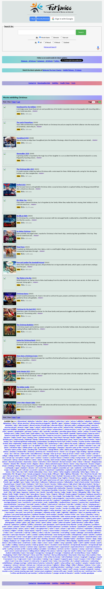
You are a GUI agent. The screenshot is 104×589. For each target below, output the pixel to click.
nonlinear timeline (38, 514)
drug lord (48, 466)
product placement (54, 527)
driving (17, 466)
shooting (44, 539)
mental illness (94, 502)
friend (46, 478)
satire (29, 535)
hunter (43, 488)
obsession (89, 514)
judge (63, 492)
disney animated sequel (54, 464)
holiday (12, 486)
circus (6, 454)
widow (23, 569)
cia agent (72, 452)
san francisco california (92, 533)
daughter (70, 460)
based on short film (39, 435)
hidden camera (63, 484)
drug (23, 466)
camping (12, 446)
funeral (71, 478)
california (82, 444)
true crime (19, 561)
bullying (40, 444)
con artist (82, 456)
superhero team (53, 547)
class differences (36, 454)
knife (11, 494)
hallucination (68, 482)
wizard (65, 569)
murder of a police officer (71, 508)
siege (94, 539)
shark (28, 539)
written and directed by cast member (24, 573)
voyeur (24, 567)
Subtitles (55, 83)
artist (4, 431)
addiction (80, 421)
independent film (89, 488)
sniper (40, 543)
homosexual (49, 486)
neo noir (82, 510)
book (81, 439)
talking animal (34, 551)
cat (76, 446)
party (73, 520)
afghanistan (7, 423)
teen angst (30, 553)
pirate (38, 522)
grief (78, 480)
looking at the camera (16, 496)
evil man (26, 470)
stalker (8, 545)
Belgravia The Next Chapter (52, 70)
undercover (85, 561)
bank (27, 433)
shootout (52, 539)
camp (6, 446)
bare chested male (52, 433)
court (32, 458)
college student (14, 456)
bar (43, 433)
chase (25, 450)
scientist (91, 535)
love (49, 496)
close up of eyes (68, 454)
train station (37, 559)
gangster (12, 480)
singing (6, 541)
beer (36, 437)
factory (8, 472)
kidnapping (82, 492)
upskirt (56, 563)
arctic (43, 429)
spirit (81, 543)
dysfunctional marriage (81, 466)
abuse (46, 421)
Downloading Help (44, 83)
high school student (85, 484)
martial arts (27, 502)
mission (5, 506)
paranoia (35, 520)
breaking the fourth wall (56, 441)
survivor (67, 549)
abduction (31, 421)
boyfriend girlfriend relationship (25, 441)
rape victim (71, 529)
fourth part (11, 478)
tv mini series (34, 561)
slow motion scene (14, 543)
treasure (82, 559)
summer (23, 547)
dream (4, 466)
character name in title (91, 448)
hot (18, 488)
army (79, 429)
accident (52, 421)
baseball (72, 433)
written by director (45, 573)
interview (62, 490)
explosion (69, 470)
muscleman (95, 508)
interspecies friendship (50, 490)
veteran (15, 565)
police (55, 522)
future (78, 478)
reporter (39, 531)
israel (5, 492)
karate (75, 492)
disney (42, 464)
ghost (36, 480)
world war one (79, 571)
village (68, 565)
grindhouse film (87, 480)
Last (18, 102)
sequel (74, 537)
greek (73, 480)
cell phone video (15, 448)
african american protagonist (40, 423)
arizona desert (58, 429)
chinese (5, 452)
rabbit (32, 529)
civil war (16, 454)
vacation (78, 563)
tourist (99, 557)
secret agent (27, 537)
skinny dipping (71, 541)
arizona (49, 429)
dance (34, 460)
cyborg (14, 460)
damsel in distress (25, 460)
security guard (57, 537)
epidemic (78, 468)
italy (10, 492)
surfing (10, 549)
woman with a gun (60, 571)
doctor (72, 464)
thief (20, 555)
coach (82, 454)
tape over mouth (70, 551)
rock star (47, 533)
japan (18, 492)
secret (19, 537)
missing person (94, 504)
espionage (13, 470)
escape (6, 470)
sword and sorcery (21, 551)
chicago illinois (53, 450)
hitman (5, 486)
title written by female (52, 557)
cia (67, 452)
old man (27, 516)
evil (20, 470)
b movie (93, 431)
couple (27, 458)
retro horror (74, 531)
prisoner (29, 527)
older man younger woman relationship (45, 516)
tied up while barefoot (59, 555)
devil (49, 462)
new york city (28, 512)
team (23, 553)
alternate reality (70, 425)
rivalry (6, 533)
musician (13, 510)
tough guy (92, 557)
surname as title (19, 549)
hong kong (68, 486)
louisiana (44, 496)
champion (60, 448)
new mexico (10, 512)
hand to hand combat (82, 482)
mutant (19, 510)
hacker (27, 482)
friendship (53, 478)
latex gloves (35, 494)
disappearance (97, 462)
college (4, 456)
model (46, 506)
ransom (63, 529)
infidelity (14, 490)
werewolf (7, 569)
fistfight (23, 476)
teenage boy (39, 553)
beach (19, 437)
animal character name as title (51, 427)
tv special (44, 561)
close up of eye (56, 454)
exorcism (41, 470)
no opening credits (89, 512)
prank (80, 524)
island (98, 490)
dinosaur (87, 462)
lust (83, 496)
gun (11, 482)
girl (41, 480)
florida (48, 476)
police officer (88, 522)
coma (39, 456)
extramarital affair (80, 470)
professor (73, 527)
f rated (90, 470)
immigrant (78, 488)
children (90, 450)
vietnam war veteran (44, 565)
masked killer (53, 502)
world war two (91, 571)
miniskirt (78, 504)
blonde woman (44, 439)
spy (3, 545)
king (93, 492)
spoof (99, 543)
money (52, 506)
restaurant (64, 531)
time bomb (73, 555)
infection (6, 490)
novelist (60, 514)
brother (75, 441)
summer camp (32, 547)
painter (20, 520)
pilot (32, 522)
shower (88, 539)
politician (23, 524)
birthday (96, 437)
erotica (96, 468)
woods (70, 571)
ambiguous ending (83, 425)
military (44, 504)
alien (15, 425)
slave (99, 541)
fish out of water (13, 476)
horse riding (83, 486)
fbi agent (19, 474)
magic (5, 498)
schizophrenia (76, 535)
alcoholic (97, 423)
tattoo (79, 551)
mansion (75, 500)
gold (45, 480)
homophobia (38, 486)
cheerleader (43, 450)
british (68, 441)
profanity (65, 527)
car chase (45, 446)
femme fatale (47, 474)
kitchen (5, 494)
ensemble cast (64, 468)
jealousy (32, 492)
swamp (81, 549)
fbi (13, 474)
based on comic (93, 433)
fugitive (65, 478)
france (26, 478)
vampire (85, 563)
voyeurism (31, 567)
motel (78, 506)
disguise (35, 464)
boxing (6, 441)
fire (82, 474)
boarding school (62, 439)
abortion (39, 421)
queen (21, 529)
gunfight (17, 482)
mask (45, 502)
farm (50, 472)
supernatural (64, 547)
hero (41, 484)
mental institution (10, 504)
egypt (17, 468)
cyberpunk (7, 460)
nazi (68, 510)
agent (61, 423)
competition (64, 456)
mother (84, 506)
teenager (58, 553)
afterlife (54, 423)
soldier (56, 543)
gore (62, 480)
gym (22, 482)
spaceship (68, 543)
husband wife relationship (56, 488)
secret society (38, 537)
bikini (90, 437)
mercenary (21, 504)
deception (96, 460)
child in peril (69, 450)
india (98, 488)
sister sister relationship (46, 541)
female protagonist (34, 474)
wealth (83, 567)
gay (17, 480)
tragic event (22, 559)
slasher (93, 541)
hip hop (96, 484)
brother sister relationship (12, 444)
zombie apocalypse (87, 573)
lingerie (54, 494)
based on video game (69, 435)
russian (73, 533)
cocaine (88, 454)
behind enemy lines (46, 437)
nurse (83, 514)
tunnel (26, 561)
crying (72, 458)
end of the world (45, 468)
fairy (13, 472)
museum (5, 510)
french (40, 478)
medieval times (64, 502)
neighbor (75, 510)
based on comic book (12, 435)
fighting (68, 474)
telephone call (68, 553)
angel (26, 427)
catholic (81, 446)
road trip (27, 533)
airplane (67, 423)
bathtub (90, 435)
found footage (88, 476)
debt (90, 460)
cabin (61, 444)
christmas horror (52, 452)
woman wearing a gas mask (23, 571)
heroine (53, 484)
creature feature (56, 458)
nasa (31, 510)
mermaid (30, 504)
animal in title (68, 427)
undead (77, 561)
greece (67, 480)
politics (30, 524)
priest (4, 527)
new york (19, 512)
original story (79, 518)
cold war (95, 454)
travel (76, 559)
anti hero (86, 427)
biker (85, 437)
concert (89, 456)
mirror (85, 504)
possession (38, 524)
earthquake (10, 468)
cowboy (38, 458)
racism (51, 529)
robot (41, 533)
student (7, 547)
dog (77, 464)
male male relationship (43, 498)
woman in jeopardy (86, 569)
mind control (52, 504)
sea (5, 537)
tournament (8, 559)
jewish (43, 492)
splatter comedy (90, 543)
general (22, 480)
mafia (98, 496)
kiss (98, 492)
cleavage (46, 454)
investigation (79, 490)
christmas (31, 452)
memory (75, 502)
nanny (26, 510)
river (11, 533)
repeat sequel (29, 531)
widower (31, 569)
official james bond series (11, 516)
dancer (40, 460)
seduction (67, 537)
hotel (22, 488)
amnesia (20, 427)
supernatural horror (78, 547)
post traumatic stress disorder (66, 524)
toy (15, 559)
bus (46, 444)
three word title (37, 555)
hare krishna (95, 482)
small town (27, 543)
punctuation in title (10, 529)
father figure (85, 472)
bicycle (73, 437)
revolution (97, 531)
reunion (82, 531)
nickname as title (49, 512)
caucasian (88, 446)
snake (34, 543)
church (62, 452)
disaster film (15, 464)
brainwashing (42, 441)
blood (53, 439)
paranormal (43, 520)
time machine (91, 555)
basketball (82, 435)
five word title (32, 476)
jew (38, 492)
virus (93, 565)
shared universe (18, 539)
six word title (60, 541)
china (96, 450)
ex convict (33, 470)
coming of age (54, 456)
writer (99, 571)
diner (75, 462)
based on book (82, 433)
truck (12, 561)
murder (58, 508)
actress (73, 421)
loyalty (77, 496)
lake (28, 494)
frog (59, 478)
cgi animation (42, 448)
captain (24, 446)
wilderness (39, 569)
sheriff (33, 539)
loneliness (81, 494)
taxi (84, 551)
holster (18, 486)
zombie (77, 573)
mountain (44, 508)
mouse (52, 508)
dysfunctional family (65, 466)
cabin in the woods (70, 444)
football (59, 476)
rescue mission (54, 531)
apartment (95, 427)
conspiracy (96, 456)
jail (14, 492)
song (62, 543)
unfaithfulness (7, 563)
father (56, 472)
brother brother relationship (89, 441)
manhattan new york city (43, 500)
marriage (97, 500)
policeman (15, 524)
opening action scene (54, 518)
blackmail (28, 439)
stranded (53, 545)
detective (42, 462)
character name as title (74, 448)
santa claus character (18, 535)
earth (100, 466)
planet (49, 522)
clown (77, 454)
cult (88, 458)
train (29, 559)
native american (55, 510)
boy (11, 441)
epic (72, 468)
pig (29, 522)
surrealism (42, 549)
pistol (44, 522)
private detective (40, 527)
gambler (84, 478)
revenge (90, 531)
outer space (96, 518)
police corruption (64, 522)
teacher (89, 551)
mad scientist (90, 496)
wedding (97, 567)
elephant (24, 468)
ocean (96, 514)
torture (76, 557)
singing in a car (15, 541)
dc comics (78, 460)
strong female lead (95, 545)
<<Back (32, 19)
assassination (18, 431)
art (83, 429)
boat (70, 439)
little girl (62, 494)
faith (26, 472)
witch (52, 569)
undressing (94, 561)
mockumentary (37, 506)
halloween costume (56, 482)
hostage (12, 488)
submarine (15, 547)
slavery (4, 543)
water (77, 567)
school (85, 535)
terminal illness (79, 553)
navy (64, 510)
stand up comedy (25, 545)
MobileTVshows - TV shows (72, 70)
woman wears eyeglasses (43, 571)
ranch (57, 529)
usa (72, 563)
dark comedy (55, 460)
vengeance (7, 565)
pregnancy (87, 524)
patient (79, 520)
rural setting (65, 533)
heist (23, 484)
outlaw (7, 520)
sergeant (81, 537)
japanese (25, 492)
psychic (90, 527)
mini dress (62, 504)
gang (5, 480)
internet (37, 490)
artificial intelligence (93, 429)
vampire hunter (95, 563)
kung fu (22, 494)
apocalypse (21, 429)
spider (75, 543)
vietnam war (31, 565)
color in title (31, 456)
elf (37, 468)
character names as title (13, 450)
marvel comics (37, 502)
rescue (45, 531)
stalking (15, 545)
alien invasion (23, 425)
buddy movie (27, 444)
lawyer (42, 494)
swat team (89, 549)
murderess (85, 508)
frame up (19, 478)
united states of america (36, 563)
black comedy (19, 439)
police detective (77, 522)
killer (89, 492)
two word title (64, 561)
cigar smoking (81, 452)
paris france (53, 520)
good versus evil (53, 480)
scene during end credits (62, 535)
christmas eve (40, 452)
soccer (51, 543)
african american (23, 423)
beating (30, 437)
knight (16, 494)
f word (96, 470)
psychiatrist (82, 527)
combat (45, 456)
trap (50, 559)
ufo (72, 561)
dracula (91, 464)
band (23, 433)
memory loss (83, 502)
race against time (42, 529)
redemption (88, 529)
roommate (55, 533)
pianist (18, 522)
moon (66, 506)
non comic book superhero (21, 514)
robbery (34, 533)
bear (24, 437)
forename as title (70, 476)
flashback (42, 476)
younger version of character (63, 573)
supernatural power (93, 547)
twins (55, 561)
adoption (88, 421)
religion (13, 531)
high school (73, 484)
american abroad (10, 427)
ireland (87, 490)
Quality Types (65, 83)
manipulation (66, 500)
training (45, 559)
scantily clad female (45, 535)
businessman (53, 444)
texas (88, 553)
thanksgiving (7, 555)
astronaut (28, 431)
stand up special (37, 545)
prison (23, 527)
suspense (74, 549)
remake (20, 531)
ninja (80, 512)
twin (50, 561)
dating (63, 460)
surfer (4, 549)
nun (78, 514)
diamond (55, 462)
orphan (88, 518)
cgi (35, 448)
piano (24, 522)
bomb (76, 439)
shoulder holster (69, 539)
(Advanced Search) (50, 47)
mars (19, 502)
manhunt (57, 500)
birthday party (8, 439)
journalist (50, 492)
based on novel (26, 435)
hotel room (30, 488)
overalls (13, 520)
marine (90, 500)
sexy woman (7, 539)
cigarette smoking (94, 452)
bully (35, 444)
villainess (80, 565)
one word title (40, 518)
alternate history (57, 425)
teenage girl (50, 553)
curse (100, 458)
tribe (93, 559)
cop (3, 458)
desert (35, 462)
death (85, 460)
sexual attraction (91, 537)
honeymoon (59, 486)
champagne (52, 448)
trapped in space (66, 559)
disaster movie (26, 464)
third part (26, 555)
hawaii (18, 484)
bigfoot (79, 437)
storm (47, 545)
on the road (94, 516)
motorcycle (36, 508)
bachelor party (9, 433)
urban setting (65, 563)
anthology (78, 427)
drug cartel (30, 466)
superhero (42, 547)
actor (67, 421)
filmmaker (75, 474)
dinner (80, 462)
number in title (70, 514)
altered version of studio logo (40, 425)
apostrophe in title (33, 429)
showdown (80, 539)
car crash (53, 446)
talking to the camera (47, 551)
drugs (55, 466)
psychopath (98, 527)
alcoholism (8, 425)
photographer (10, 522)
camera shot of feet (93, 444)
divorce (65, 464)
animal (37, 427)
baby (99, 431)
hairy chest (35, 482)
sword (11, 551)
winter (46, 569)
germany (30, 480)
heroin (47, 484)
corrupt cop (10, 458)
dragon (97, 464)
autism (86, 431)
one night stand (28, 518)
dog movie (83, 464)
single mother (26, 541)
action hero (60, 421)
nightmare (73, 512)
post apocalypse (48, 524)
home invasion (28, 486)
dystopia (93, 466)
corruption (19, 458)
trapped (56, 559)
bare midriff (64, 433)
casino (66, 446)
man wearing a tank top (91, 498)
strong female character (79, 545)
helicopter (30, 484)
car (30, 446)
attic (40, 431)
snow (45, 543)
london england (71, 494)
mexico (37, 504)
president (95, 524)
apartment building (9, 429)
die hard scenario (66, 462)
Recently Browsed (43, 19)
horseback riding (94, 486)
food (53, 476)
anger (32, 427)
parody (60, 520)
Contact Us (32, 83)
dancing (46, 460)
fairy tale (20, 472)
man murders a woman (74, 498)
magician (12, 498)
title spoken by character (34, 557)
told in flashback (67, 557)
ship (38, 539)
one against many (15, 518)
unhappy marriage (20, 563)
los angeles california (32, 496)
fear (24, 474)
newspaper (38, 512)
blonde (35, 439)
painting (27, 520)
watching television (57, 567)
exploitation (60, 470)
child (61, 450)
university (49, 563)
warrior (46, 567)
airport (84, 423)
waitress (40, 567)
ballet (18, 433)
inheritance (22, 490)
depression (28, 462)
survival (60, 549)
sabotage (80, 533)
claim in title (25, 454)
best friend (58, 437)
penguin (86, 520)
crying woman (80, 458)
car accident (36, 446)
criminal (66, 458)
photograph (94, 520)
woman (76, 569)
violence (88, 565)
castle (72, 446)
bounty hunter (89, 439)
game (98, 478)
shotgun (59, 539)
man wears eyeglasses (25, 500)
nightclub (65, 512)
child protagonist (80, 450)
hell (37, 484)
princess (16, 527)
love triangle (57, 496)
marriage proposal (10, 502)
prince (10, 527)
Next (14, 102)
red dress (79, 529)
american (94, 425)
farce (45, 472)
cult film (94, 458)
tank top (59, 551)
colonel (23, 456)
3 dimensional (21, 421)
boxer (98, 439)
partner (67, 520)
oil (22, 516)
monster (59, 506)
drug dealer (39, 466)
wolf (70, 569)
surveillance (52, 549)
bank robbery (35, 433)
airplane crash (76, 423)
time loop (81, 555)
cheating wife (32, 450)
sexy (99, 537)
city (11, 454)
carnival (59, 446)
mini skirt (70, 504)
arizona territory (70, 429)
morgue (72, 506)
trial (88, 559)
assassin (10, 431)
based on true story (54, 435)
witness (58, 569)
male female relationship (24, 498)
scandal (34, 535)
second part (12, 537)
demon (4, 462)
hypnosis (70, 488)
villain (74, 565)
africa (14, 423)
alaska (91, 423)
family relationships (35, 472)
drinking (11, 466)
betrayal (66, 437)
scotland (99, 535)
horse (75, 486)
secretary (47, 537)
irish (93, 490)
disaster (6, 464)
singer (100, 539)
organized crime (68, 518)
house (37, 488)
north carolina (51, 514)
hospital (5, 488)
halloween (44, 482)
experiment (50, 470)
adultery (96, 421)
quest (27, 529)
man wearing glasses (10, 500)
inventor (70, 490)
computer (73, 456)
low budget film (68, 496)
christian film (21, 452)
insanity (30, 490)
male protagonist (58, 498)
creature (46, 458)
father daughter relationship (69, 472)
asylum (35, 431)
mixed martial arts (16, 506)
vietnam (22, 565)
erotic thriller (87, 468)
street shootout (63, 545)
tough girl (84, 557)
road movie (19, 533)
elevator (31, 468)
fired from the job (91, 474)
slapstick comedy (83, 541)
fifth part (56, 474)
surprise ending (32, 549)
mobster (27, 506)
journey (57, 492)
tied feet (47, 555)
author (80, 431)
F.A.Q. (73, 83)
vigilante (56, 565)
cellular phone (28, 448)
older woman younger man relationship (74, 516)
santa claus (6, 535)
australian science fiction (67, 431)
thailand (94, 553)
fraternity (33, 478)
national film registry (41, 510)
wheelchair (16, 569)
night (58, 512)
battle (14, 437)
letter (49, 494)
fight (62, 474)
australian (54, 431)
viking (62, 565)
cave (94, 446)
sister (34, 541)
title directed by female (16, 557)
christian (13, 452)
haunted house (9, 484)
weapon (90, 567)
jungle (69, 492)
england (55, 468)
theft (15, 555)
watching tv (70, 567)
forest (79, 476)
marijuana (82, 500)
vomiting (17, 567)
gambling (92, 478)
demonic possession (15, 462)
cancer (18, 446)
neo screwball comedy (94, 510)
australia (47, 431)
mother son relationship (22, 508)
